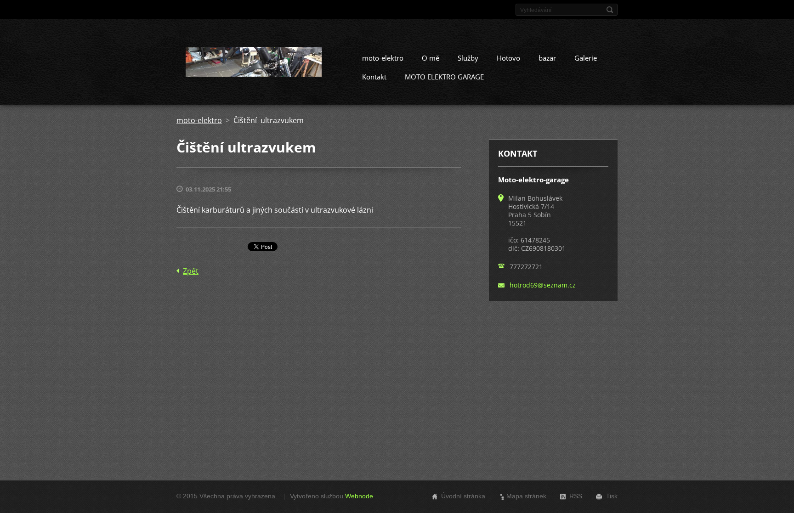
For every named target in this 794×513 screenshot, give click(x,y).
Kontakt (374, 76)
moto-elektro (382, 57)
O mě (430, 57)
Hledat (610, 10)
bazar (547, 57)
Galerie (585, 57)
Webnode (359, 496)
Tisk (612, 496)
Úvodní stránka (463, 496)
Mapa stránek (526, 496)
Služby (468, 57)
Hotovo (508, 57)
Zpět (190, 271)
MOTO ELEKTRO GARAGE (444, 76)
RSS (575, 496)
